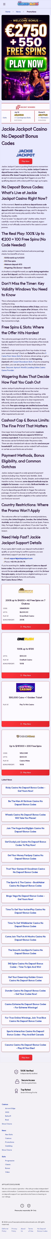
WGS (7, 1112)
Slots (4, 1157)
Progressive (9, 1161)
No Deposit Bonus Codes (42, 1230)
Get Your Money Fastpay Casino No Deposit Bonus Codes (25, 857)
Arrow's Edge (10, 1108)
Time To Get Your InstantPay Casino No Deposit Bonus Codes (25, 911)
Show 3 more (7, 1124)
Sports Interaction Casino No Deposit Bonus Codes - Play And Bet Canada (25, 1033)
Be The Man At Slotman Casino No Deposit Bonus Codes (25, 803)
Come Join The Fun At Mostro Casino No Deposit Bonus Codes (25, 938)
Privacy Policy (14, 1230)
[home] (28, 6)
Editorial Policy (5, 1230)
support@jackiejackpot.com (21, 558)
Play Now (25, 161)
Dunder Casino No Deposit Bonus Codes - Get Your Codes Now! (25, 992)
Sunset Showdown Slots (22, 362)
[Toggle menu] (4, 4)
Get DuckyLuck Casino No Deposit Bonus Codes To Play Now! (25, 843)
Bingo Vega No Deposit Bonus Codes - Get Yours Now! (25, 898)
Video (7, 1172)
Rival (7, 1120)
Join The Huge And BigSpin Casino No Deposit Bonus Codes (25, 830)
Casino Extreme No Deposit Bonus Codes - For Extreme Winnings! (25, 1006)
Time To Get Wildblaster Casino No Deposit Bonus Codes (25, 925)
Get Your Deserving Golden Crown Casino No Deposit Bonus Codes (25, 979)
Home (7, 11)
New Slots (9, 1134)
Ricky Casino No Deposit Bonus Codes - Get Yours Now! (25, 789)
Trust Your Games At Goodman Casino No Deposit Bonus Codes (25, 870)
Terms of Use (30, 1230)
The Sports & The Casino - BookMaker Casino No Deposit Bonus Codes (25, 884)
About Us (23, 1230)
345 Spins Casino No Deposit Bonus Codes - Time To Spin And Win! (25, 965)
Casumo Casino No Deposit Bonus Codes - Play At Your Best (25, 1046)
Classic (8, 1164)
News (18, 11)
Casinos (5, 1104)
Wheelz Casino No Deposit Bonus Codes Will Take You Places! (25, 816)
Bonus (7, 1168)
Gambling (8, 1146)
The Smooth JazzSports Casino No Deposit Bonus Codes (25, 952)
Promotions (9, 1142)
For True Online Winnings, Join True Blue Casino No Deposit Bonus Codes (25, 1019)
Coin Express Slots (20, 118)
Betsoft (8, 1116)
